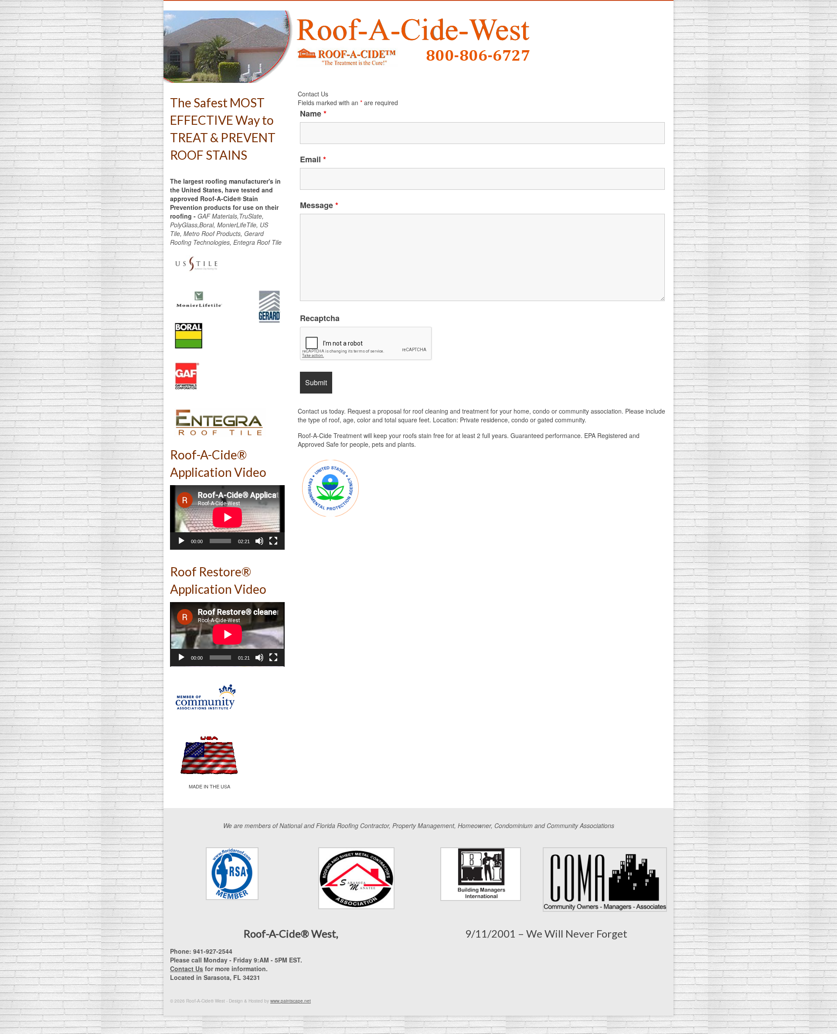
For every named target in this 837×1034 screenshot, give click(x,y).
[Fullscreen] (273, 541)
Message (319, 205)
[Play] (181, 541)
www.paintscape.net (290, 1001)
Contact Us (186, 968)
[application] (227, 517)
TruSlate (250, 216)
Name (313, 113)
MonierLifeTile (236, 224)
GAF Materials (217, 216)
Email (313, 159)
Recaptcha (320, 318)
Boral (206, 224)
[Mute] (259, 541)
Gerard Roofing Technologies (217, 238)
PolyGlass (183, 224)
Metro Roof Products (212, 233)
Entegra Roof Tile (257, 242)
